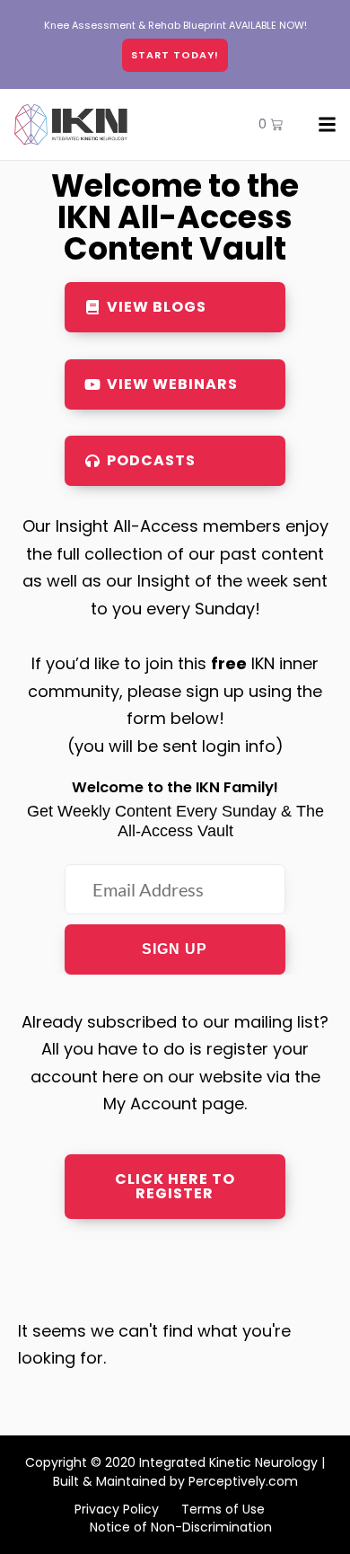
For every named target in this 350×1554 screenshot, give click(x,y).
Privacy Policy (116, 1509)
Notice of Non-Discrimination (181, 1527)
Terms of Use (223, 1509)
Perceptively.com (243, 1481)
